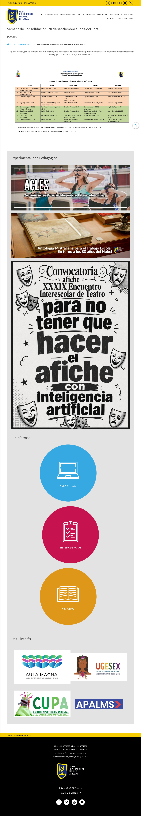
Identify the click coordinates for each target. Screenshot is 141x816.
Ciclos (81, 14)
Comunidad (102, 14)
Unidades (90, 14)
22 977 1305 (65, 749)
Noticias (110, 18)
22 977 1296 (65, 746)
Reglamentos (116, 14)
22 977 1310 (81, 753)
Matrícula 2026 (15, 3)
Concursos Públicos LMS (20, 735)
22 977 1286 (82, 749)
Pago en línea (69, 792)
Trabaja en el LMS (125, 18)
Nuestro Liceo (51, 14)
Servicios (128, 14)
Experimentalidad (68, 14)
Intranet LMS (30, 3)
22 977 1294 (82, 746)
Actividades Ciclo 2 (23, 44)
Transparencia (69, 788)
